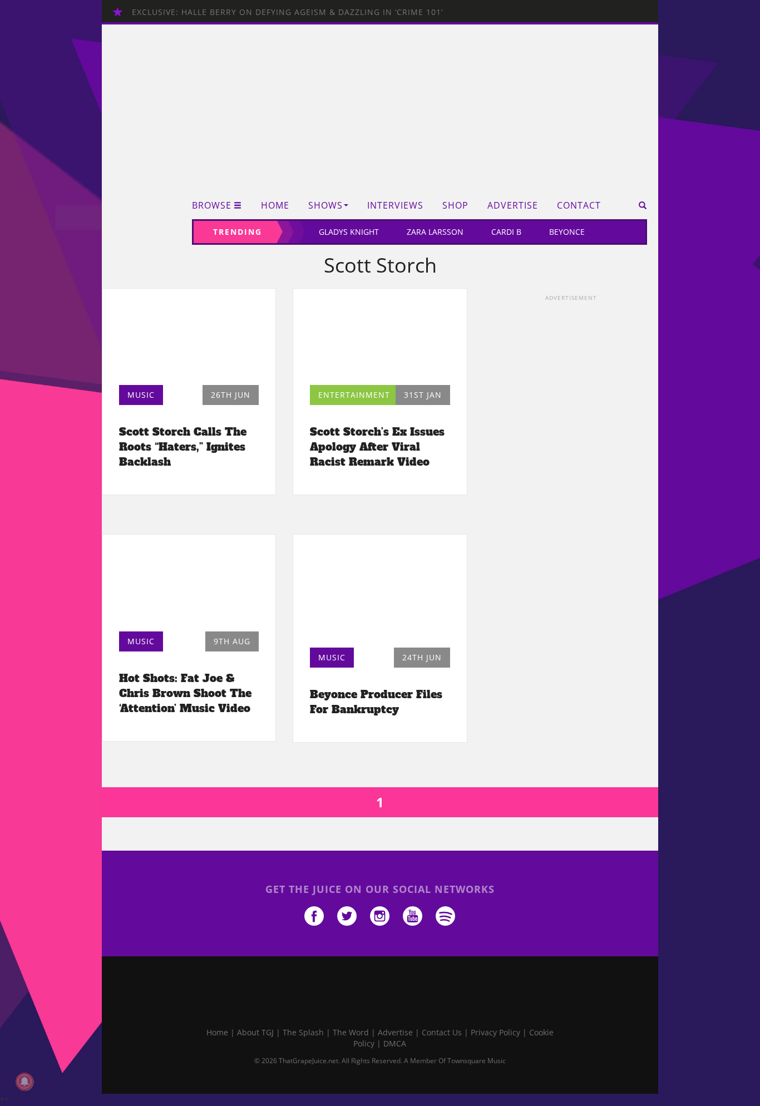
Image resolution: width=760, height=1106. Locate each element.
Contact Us (442, 1032)
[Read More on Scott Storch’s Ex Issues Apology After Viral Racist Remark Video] (380, 339)
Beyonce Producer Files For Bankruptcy (376, 702)
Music (141, 394)
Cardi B (506, 231)
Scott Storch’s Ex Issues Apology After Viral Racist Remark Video (377, 446)
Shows (325, 205)
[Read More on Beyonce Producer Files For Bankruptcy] (380, 593)
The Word (351, 1032)
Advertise (512, 205)
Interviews (395, 205)
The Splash (303, 1032)
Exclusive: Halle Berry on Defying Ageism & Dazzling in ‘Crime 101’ (287, 12)
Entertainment (354, 394)
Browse (211, 205)
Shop (455, 205)
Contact (579, 205)
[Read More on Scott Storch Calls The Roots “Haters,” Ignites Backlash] (189, 339)
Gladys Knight (349, 231)
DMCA (394, 1043)
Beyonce (567, 231)
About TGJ (255, 1032)
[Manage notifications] (24, 1081)
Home (275, 205)
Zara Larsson (435, 231)
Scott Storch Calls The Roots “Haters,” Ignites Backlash (182, 446)
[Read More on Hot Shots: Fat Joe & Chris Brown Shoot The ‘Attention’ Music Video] (189, 585)
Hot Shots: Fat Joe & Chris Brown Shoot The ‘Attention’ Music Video (185, 693)
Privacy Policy (495, 1032)
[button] (639, 205)
